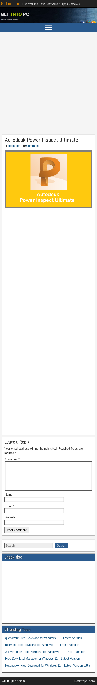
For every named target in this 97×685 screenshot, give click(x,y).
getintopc (14, 145)
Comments (33, 145)
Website (10, 517)
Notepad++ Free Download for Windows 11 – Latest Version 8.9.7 (47, 665)
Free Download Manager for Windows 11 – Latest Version (42, 658)
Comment (12, 459)
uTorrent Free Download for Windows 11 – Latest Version (42, 644)
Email (9, 506)
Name (9, 494)
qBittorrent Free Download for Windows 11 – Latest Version (43, 638)
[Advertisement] (48, 84)
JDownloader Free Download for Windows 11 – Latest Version (45, 651)
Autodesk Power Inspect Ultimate (41, 140)
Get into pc (10, 3)
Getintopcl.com (84, 681)
